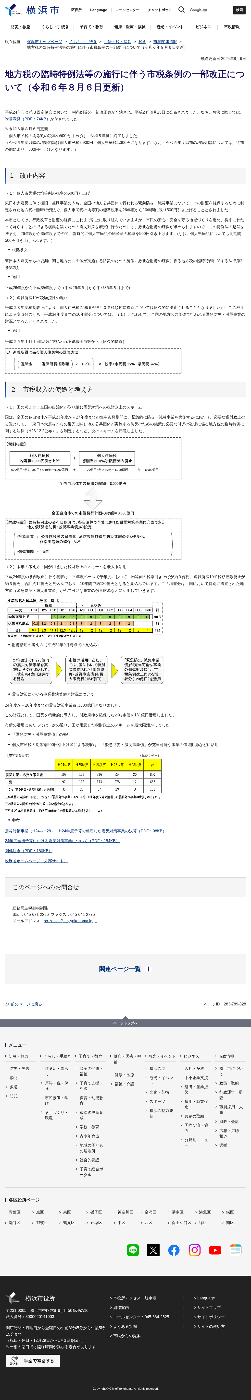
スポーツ (157, 1101)
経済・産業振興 (196, 1089)
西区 (148, 1223)
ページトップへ (125, 1023)
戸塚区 (96, 1223)
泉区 (67, 1212)
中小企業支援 (196, 1078)
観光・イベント (162, 1056)
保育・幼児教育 (91, 1100)
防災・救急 (18, 1056)
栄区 (230, 1212)
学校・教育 (89, 1127)
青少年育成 (89, 1136)
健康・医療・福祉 (127, 1059)
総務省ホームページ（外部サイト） (36, 861)
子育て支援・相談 (91, 1086)
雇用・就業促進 (196, 1104)
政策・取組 (229, 1083)
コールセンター (127, 10)
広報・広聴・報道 (231, 1133)
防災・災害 (19, 1068)
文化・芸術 (159, 1092)
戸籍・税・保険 (117, 42)
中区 (122, 1223)
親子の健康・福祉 (91, 1071)
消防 (14, 1078)
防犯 (14, 1096)
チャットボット (160, 10)
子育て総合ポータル (91, 1172)
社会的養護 (89, 1160)
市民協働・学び (56, 1100)
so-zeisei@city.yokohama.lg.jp (70, 921)
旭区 (40, 1212)
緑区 (203, 1223)
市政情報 (226, 1056)
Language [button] (98, 10)
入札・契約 (194, 1068)
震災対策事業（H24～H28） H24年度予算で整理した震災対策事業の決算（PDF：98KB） (85, 831)
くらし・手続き (83, 42)
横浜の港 (157, 1068)
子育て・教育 (90, 1056)
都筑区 (42, 1223)
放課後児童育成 (91, 1115)
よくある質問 (125, 1326)
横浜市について (231, 1071)
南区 (230, 1223)
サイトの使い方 (211, 1326)
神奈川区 (125, 1212)
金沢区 (150, 1212)
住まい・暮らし (56, 1071)
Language (206, 1298)
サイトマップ (209, 1308)
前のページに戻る (26, 1004)
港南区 (178, 1212)
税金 (142, 42)
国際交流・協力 (196, 1128)
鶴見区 (69, 1223)
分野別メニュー (196, 1142)
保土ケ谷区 (181, 1223)
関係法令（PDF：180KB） (28, 851)
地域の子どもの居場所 (91, 1148)
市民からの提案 (127, 1336)
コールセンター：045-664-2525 (141, 1317)
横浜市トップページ (44, 42)
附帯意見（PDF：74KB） (27, 119)
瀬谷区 (15, 1223)
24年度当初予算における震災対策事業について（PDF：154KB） (62, 841)
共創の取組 (194, 1116)
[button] (125, 969)
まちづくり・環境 (56, 1115)
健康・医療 (124, 1075)
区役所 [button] (76, 10)
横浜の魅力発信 (161, 1113)
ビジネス (191, 1056)
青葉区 (15, 1212)
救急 (14, 1087)
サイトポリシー (211, 1317)
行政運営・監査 (231, 1095)
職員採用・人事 (231, 1109)
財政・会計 (229, 1122)
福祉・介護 (124, 1084)
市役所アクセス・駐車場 (134, 1298)
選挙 (223, 1145)
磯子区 (96, 1212)
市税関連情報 (165, 42)
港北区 (205, 1212)
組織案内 (121, 1308)
